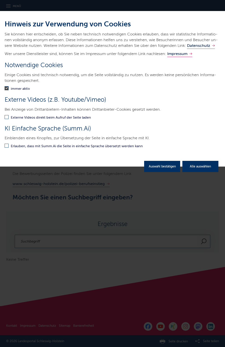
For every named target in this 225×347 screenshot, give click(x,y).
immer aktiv (20, 88)
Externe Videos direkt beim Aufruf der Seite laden (51, 117)
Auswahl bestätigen (162, 166)
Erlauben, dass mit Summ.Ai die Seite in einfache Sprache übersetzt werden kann (77, 146)
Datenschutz (198, 45)
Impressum (177, 53)
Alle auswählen (200, 166)
